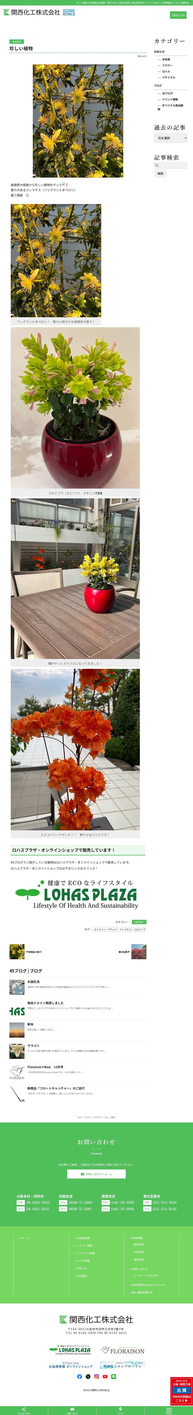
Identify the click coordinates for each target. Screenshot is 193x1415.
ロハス (166, 71)
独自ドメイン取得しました (46, 1003)
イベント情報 (170, 99)
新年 (31, 1024)
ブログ (158, 85)
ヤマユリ (34, 1045)
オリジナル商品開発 (170, 107)
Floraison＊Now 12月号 (45, 1067)
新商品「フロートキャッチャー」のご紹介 (56, 1088)
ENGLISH (178, 15)
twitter (88, 1376)
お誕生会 (34, 981)
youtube (105, 1376)
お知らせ (159, 51)
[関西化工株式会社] (39, 12)
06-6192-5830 (85, 1333)
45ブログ (167, 93)
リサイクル (168, 77)
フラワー (167, 65)
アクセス (120, 1413)
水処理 (166, 59)
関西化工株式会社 (100, 1390)
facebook (79, 1376)
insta (96, 1376)
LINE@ (113, 1376)
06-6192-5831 (115, 1333)
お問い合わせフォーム (99, 1174)
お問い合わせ (72, 1413)
